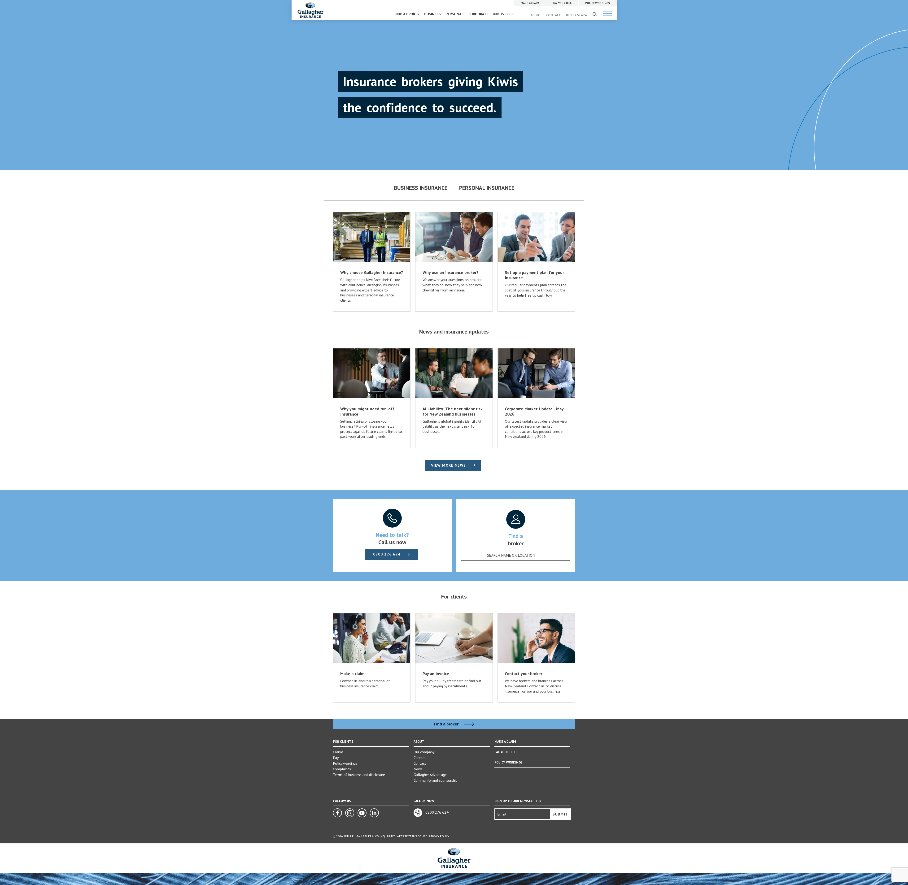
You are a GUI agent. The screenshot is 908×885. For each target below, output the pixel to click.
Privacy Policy (439, 836)
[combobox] (515, 555)
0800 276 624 (576, 15)
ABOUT (536, 15)
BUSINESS (432, 14)
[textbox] (511, 555)
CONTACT (553, 15)
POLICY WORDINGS (508, 762)
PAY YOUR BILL (505, 752)
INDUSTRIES (503, 14)
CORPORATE (478, 14)
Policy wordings (345, 763)
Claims (338, 752)
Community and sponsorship (436, 780)
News (418, 769)
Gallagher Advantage (430, 774)
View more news (448, 465)
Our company (424, 752)
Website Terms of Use (412, 836)
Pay (336, 757)
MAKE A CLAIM (505, 741)
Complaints (342, 769)
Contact (420, 763)
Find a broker (447, 724)
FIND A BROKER (406, 14)
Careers (419, 757)
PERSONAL (454, 14)
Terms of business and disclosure (359, 774)
